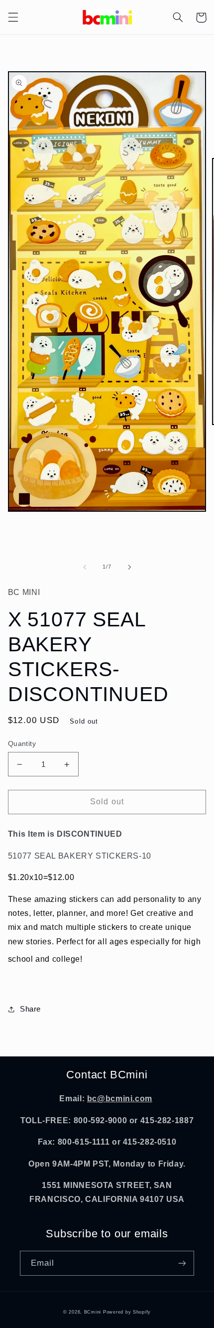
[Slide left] (85, 567)
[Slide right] (129, 567)
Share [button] (30, 1009)
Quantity (22, 743)
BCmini (92, 1312)
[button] (12, 17)
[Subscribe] (182, 1263)
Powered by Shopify (127, 1312)
